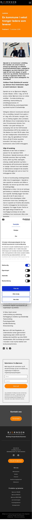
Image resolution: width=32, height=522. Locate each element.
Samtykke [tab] (16, 224)
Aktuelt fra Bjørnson (16, 461)
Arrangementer (16, 505)
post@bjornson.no (16, 450)
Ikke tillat (16, 299)
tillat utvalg (16, 294)
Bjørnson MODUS (16, 494)
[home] (8, 2)
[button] (29, 3)
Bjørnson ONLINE (16, 492)
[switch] (27, 270)
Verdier (16, 474)
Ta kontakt (16, 419)
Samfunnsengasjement (16, 479)
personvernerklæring (10, 397)
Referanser (16, 482)
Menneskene (16, 471)
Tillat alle (16, 288)
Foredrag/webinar (16, 502)
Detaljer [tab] (16, 230)
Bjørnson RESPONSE (16, 497)
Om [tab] (16, 236)
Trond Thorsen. (20, 515)
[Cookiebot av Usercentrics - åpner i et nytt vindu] (22, 220)
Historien (16, 476)
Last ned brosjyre (16, 500)
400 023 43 (16, 448)
